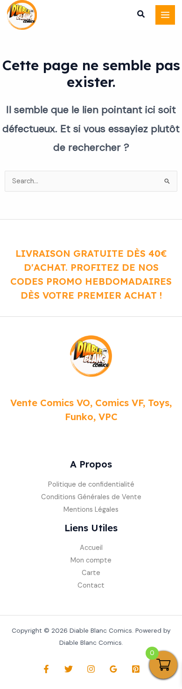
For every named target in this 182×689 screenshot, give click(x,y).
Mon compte (91, 560)
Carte (91, 573)
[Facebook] (46, 669)
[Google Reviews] (113, 669)
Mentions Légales (91, 509)
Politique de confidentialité (91, 484)
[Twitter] (68, 669)
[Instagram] (91, 669)
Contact (91, 585)
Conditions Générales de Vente (91, 497)
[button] (141, 15)
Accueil (91, 547)
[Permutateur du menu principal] (165, 15)
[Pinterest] (136, 669)
